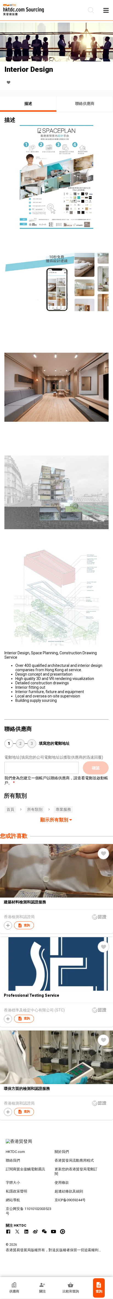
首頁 (10, 809)
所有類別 (35, 809)
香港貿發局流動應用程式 (74, 1160)
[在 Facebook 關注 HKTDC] (8, 1231)
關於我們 (62, 1152)
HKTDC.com (15, 1152)
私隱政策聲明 (16, 1191)
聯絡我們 (13, 1160)
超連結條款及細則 (69, 1191)
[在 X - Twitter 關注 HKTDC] (17, 1231)
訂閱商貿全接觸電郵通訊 (25, 1169)
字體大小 (13, 1182)
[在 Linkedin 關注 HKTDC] (26, 1231)
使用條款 (62, 1182)
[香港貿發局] (57, 1144)
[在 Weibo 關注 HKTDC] (35, 1231)
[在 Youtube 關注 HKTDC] (53, 1231)
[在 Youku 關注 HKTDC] (62, 1231)
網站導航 (13, 1200)
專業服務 (63, 809)
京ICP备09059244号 (70, 1200)
